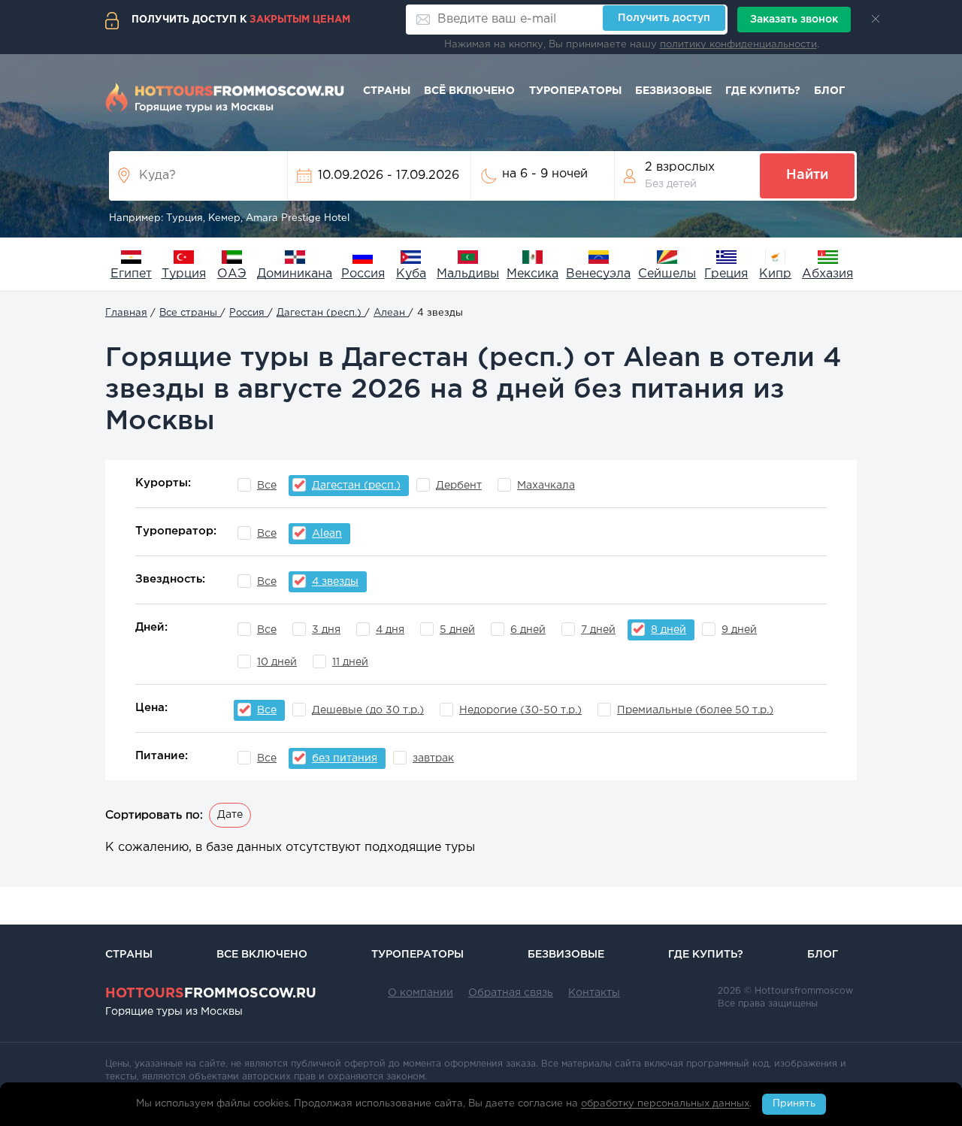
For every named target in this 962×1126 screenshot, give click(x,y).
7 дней (598, 629)
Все (267, 485)
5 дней (457, 629)
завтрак (433, 758)
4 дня (390, 629)
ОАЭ (232, 274)
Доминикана (294, 274)
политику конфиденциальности (738, 45)
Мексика (532, 274)
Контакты (594, 992)
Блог (829, 90)
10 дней (277, 662)
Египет (131, 274)
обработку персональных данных (665, 1104)
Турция (184, 274)
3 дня (326, 629)
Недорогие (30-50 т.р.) (520, 710)
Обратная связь (510, 992)
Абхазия (827, 274)
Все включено (261, 954)
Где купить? (762, 90)
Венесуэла (598, 274)
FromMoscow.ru (210, 994)
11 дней (350, 662)
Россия (363, 274)
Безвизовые (673, 90)
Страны (386, 90)
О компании (420, 992)
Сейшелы (667, 274)
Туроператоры (575, 90)
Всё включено (469, 90)
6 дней (528, 629)
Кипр (775, 274)
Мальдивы (468, 274)
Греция (726, 274)
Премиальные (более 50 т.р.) (695, 710)
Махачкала (546, 485)
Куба (411, 274)
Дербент (459, 485)
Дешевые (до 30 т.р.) (368, 710)
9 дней (739, 629)
